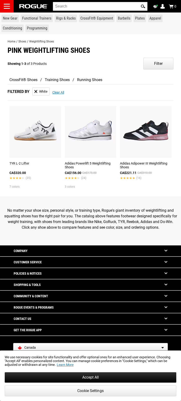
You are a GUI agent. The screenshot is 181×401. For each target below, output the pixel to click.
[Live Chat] (156, 6)
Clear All (58, 92)
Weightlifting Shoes (41, 41)
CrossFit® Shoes (23, 80)
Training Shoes (57, 80)
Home (11, 41)
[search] (100, 6)
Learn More (65, 365)
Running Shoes (89, 80)
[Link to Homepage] (33, 6)
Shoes (22, 41)
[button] (143, 6)
